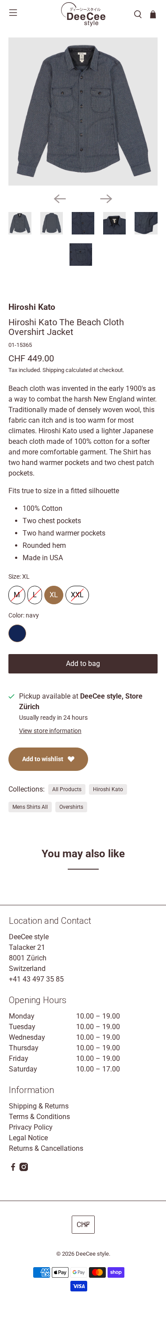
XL (54, 592)
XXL (77, 592)
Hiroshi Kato (31, 307)
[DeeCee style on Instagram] (23, 1168)
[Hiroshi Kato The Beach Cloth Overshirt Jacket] (82, 111)
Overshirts (71, 807)
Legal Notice (28, 1138)
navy (17, 633)
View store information (50, 730)
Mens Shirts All (30, 807)
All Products (66, 789)
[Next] (106, 198)
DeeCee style (92, 1253)
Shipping (53, 370)
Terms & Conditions (39, 1116)
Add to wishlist (42, 758)
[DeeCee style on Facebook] (13, 1168)
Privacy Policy (31, 1127)
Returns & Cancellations (46, 1148)
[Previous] (59, 198)
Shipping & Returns (39, 1106)
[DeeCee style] (83, 14)
